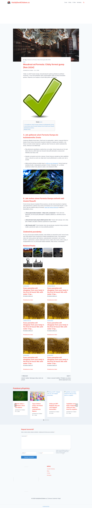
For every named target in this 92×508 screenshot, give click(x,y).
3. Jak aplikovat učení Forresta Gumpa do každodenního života (39, 124)
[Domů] (23, 59)
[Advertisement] (46, 14)
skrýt (41, 122)
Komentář (24, 436)
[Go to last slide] (15, 405)
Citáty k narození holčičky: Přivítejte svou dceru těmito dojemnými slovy (59, 377)
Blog (48, 471)
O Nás (74, 2)
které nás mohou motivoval (51, 207)
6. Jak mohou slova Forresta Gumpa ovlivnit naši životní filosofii (39, 126)
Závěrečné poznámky (29, 127)
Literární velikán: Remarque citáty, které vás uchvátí (32, 377)
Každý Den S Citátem (28, 70)
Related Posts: (27, 129)
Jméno (24, 453)
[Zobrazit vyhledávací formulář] (84, 2)
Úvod (65, 2)
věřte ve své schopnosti (52, 163)
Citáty (69, 2)
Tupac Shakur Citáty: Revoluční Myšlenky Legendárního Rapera (37, 407)
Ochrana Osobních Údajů (54, 498)
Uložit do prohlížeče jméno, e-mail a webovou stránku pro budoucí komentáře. (63, 451)
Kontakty (79, 2)
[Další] (77, 405)
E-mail (41, 453)
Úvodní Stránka (51, 469)
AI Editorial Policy (46, 506)
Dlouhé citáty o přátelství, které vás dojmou (20, 405)
